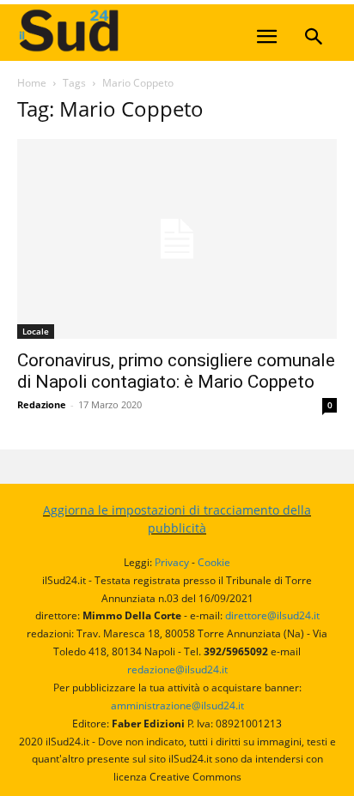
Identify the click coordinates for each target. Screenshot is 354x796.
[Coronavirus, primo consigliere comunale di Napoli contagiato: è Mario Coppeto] (177, 239)
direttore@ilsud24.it (272, 615)
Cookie (214, 562)
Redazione (41, 404)
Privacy (172, 562)
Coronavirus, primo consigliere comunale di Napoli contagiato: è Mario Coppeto (176, 371)
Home (31, 82)
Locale (35, 331)
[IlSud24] (146, 30)
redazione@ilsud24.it (177, 669)
